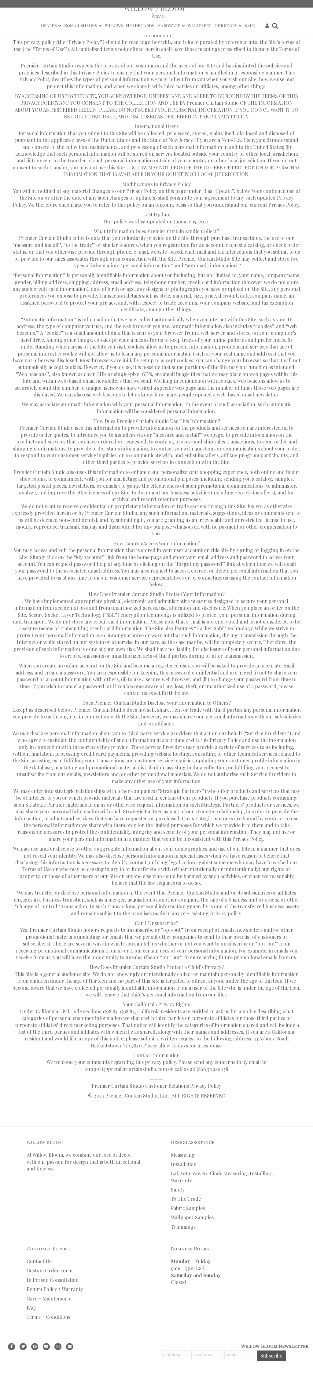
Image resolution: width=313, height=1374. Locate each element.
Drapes (49, 25)
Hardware (168, 25)
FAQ (31, 1307)
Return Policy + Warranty (55, 1289)
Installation (184, 1164)
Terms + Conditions (48, 1317)
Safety (178, 1189)
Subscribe (271, 1355)
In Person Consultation (53, 1280)
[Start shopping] (260, 25)
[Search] (274, 26)
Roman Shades (80, 25)
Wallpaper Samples (192, 1217)
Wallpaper (200, 25)
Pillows (114, 25)
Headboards (140, 25)
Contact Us (39, 1261)
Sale (250, 25)
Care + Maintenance (49, 1298)
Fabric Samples (188, 1208)
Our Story (226, 25)
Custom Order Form (49, 1270)
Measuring (183, 1155)
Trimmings (183, 1227)
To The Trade (186, 1198)
